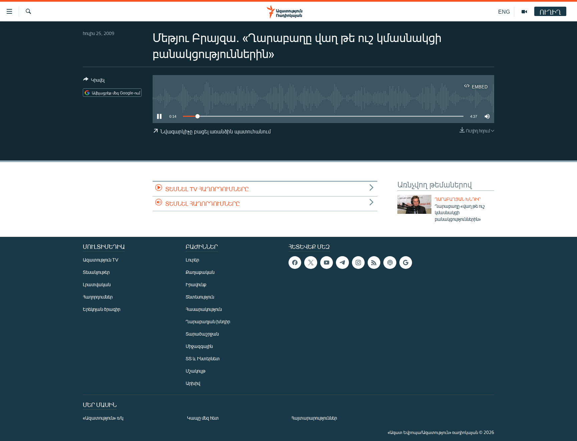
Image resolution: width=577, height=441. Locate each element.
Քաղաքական (200, 272)
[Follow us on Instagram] (358, 262)
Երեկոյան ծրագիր (101, 309)
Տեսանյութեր (96, 272)
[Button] (94, 81)
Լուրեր (192, 260)
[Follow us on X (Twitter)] (310, 262)
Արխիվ (193, 383)
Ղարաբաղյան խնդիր (457, 199)
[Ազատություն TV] (524, 12)
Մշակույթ (195, 371)
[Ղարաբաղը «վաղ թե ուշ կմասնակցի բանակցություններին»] (414, 204)
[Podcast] (389, 262)
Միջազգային (199, 346)
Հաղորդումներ (98, 297)
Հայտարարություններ (314, 418)
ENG (504, 11)
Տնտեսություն (200, 297)
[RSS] (374, 262)
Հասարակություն (204, 309)
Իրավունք (196, 284)
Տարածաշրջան (202, 334)
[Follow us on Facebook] (294, 262)
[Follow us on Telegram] (342, 262)
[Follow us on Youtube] (326, 262)
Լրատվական (97, 284)
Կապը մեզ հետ (203, 418)
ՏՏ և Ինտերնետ (203, 358)
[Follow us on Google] (405, 262)
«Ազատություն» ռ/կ (103, 418)
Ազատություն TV (100, 260)
